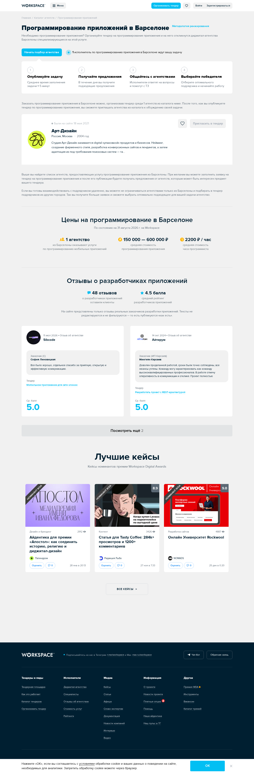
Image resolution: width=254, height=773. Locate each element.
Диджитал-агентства (75, 687)
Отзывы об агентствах (76, 701)
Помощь (148, 708)
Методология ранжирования (190, 26)
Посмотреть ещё (127, 430)
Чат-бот (195, 654)
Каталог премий (192, 708)
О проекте (149, 687)
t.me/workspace (115, 654)
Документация (112, 716)
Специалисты (71, 694)
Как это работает (31, 694)
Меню (60, 5)
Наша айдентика (153, 716)
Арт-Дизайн (64, 131)
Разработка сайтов (178, 531)
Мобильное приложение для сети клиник (52, 385)
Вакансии (189, 701)
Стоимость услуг (73, 708)
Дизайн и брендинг (40, 531)
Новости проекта (153, 694)
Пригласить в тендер (208, 123)
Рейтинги (69, 716)
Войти (198, 5)
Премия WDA (191, 687)
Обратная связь (219, 654)
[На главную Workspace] (38, 655)
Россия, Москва (62, 136)
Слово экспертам (113, 708)
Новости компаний (114, 723)
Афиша (108, 701)
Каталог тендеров (32, 701)
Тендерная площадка (33, 687)
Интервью (109, 730)
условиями (87, 764)
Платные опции (152, 701)
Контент (103, 531)
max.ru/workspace (142, 654)
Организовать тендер (166, 5)
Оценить (37, 565)
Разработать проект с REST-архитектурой (160, 392)
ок (207, 766)
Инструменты (191, 694)
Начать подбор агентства (41, 52)
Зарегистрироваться (218, 5)
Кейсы (107, 687)
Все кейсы (125, 589)
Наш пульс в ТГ (152, 723)
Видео (107, 737)
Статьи (107, 694)
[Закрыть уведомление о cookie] (231, 766)
